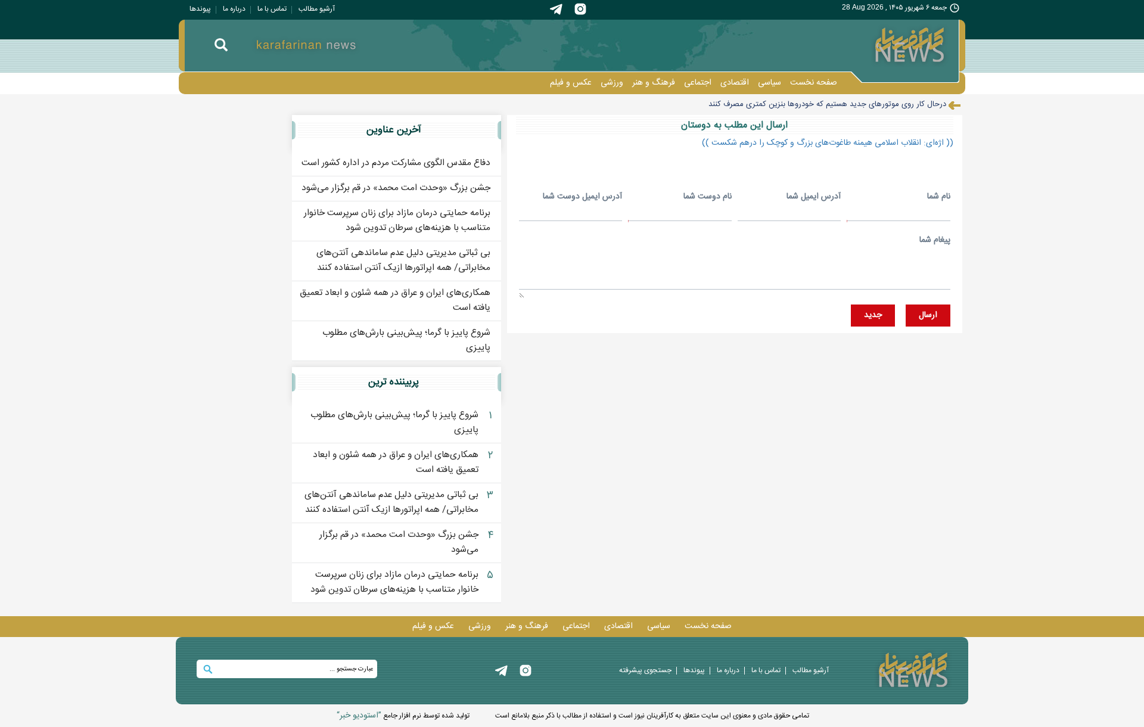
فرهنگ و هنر (653, 83)
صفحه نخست (813, 83)
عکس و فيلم (571, 83)
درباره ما (234, 9)
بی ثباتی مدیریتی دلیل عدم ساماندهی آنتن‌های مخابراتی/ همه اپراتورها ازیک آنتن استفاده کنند (403, 260)
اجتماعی (697, 83)
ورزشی (612, 83)
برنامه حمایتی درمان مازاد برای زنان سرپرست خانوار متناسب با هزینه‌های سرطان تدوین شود (397, 220)
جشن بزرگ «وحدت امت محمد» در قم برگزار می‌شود (395, 188)
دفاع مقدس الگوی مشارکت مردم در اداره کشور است (395, 163)
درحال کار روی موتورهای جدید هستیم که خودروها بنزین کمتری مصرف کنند (827, 104)
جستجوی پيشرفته (645, 670)
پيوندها (200, 9)
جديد (873, 315)
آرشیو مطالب (317, 9)
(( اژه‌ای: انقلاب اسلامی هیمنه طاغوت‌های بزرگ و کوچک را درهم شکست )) (827, 143)
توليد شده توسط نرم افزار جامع (403, 716)
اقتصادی (734, 83)
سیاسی (769, 83)
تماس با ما (272, 9)
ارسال (928, 315)
